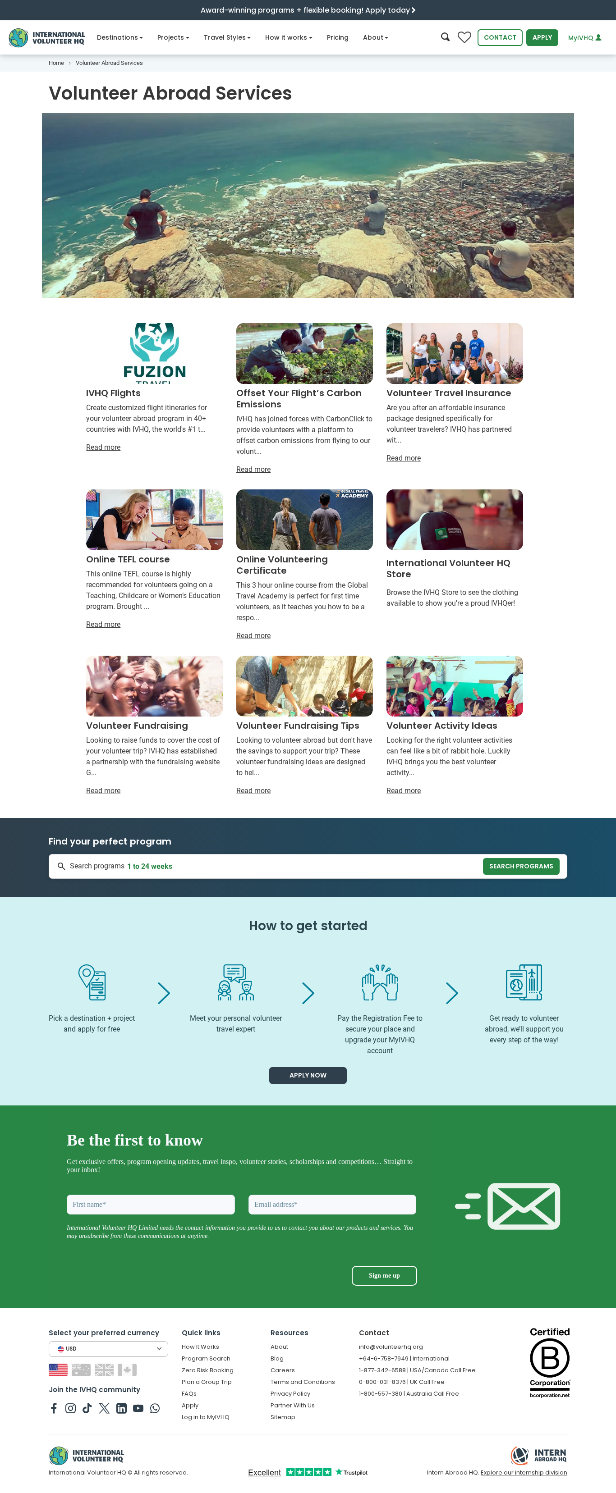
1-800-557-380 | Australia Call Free (409, 1393)
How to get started (308, 926)
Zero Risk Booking (208, 1370)
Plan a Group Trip (207, 1382)
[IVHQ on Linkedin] (121, 1407)
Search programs (521, 866)
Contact (500, 37)
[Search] (445, 37)
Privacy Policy (290, 1393)
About (373, 37)
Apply (542, 37)
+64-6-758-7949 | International (404, 1358)
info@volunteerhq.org (391, 1346)
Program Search (206, 1358)
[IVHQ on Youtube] (138, 1407)
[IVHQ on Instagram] (70, 1407)
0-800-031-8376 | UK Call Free (402, 1382)
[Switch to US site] (59, 1370)
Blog (277, 1358)
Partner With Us (293, 1405)
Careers (283, 1370)
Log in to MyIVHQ (206, 1417)
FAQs (189, 1393)
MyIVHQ (581, 37)
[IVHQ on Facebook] (54, 1407)
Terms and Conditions (303, 1382)
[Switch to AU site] (82, 1370)
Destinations (117, 37)
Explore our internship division (524, 1472)
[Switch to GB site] (105, 1370)
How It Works (200, 1346)
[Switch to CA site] (128, 1370)
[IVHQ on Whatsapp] (155, 1407)
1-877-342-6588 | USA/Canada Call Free (417, 1370)
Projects (170, 37)
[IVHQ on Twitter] (104, 1407)
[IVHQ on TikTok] (87, 1407)
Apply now (308, 1075)
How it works (286, 37)
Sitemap (283, 1417)
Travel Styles (225, 37)
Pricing (338, 37)
